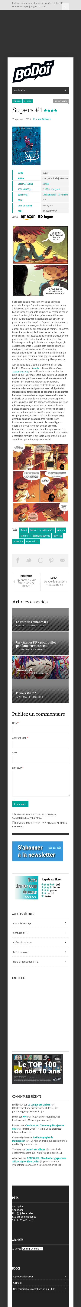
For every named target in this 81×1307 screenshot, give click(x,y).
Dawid (46, 184)
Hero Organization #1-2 (25, 961)
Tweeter (29, 560)
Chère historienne (22, 942)
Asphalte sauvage (22, 923)
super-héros (32, 541)
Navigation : (65, 6)
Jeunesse (27, 101)
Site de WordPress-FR (23, 1220)
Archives (16, 1248)
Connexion (18, 1210)
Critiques (17, 101)
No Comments (61, 101)
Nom (15, 723)
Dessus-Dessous (20, 371)
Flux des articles (22, 1213)
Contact (17, 1283)
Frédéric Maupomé (51, 189)
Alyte (25, 1116)
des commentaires (24, 1216)
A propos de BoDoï (23, 1276)
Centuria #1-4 (20, 933)
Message (17, 768)
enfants (61, 530)
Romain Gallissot (42, 119)
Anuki (36, 368)
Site (14, 753)
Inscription (18, 1206)
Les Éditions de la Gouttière (55, 195)
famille (24, 535)
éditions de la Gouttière (42, 530)
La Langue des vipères (39, 1104)
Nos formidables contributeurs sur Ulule (34, 1289)
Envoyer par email (62, 560)
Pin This (51, 560)
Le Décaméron (20, 952)
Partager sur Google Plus (40, 560)
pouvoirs (18, 541)
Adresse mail (20, 738)
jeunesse (57, 535)
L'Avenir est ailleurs (35, 1149)
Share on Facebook (18, 560)
